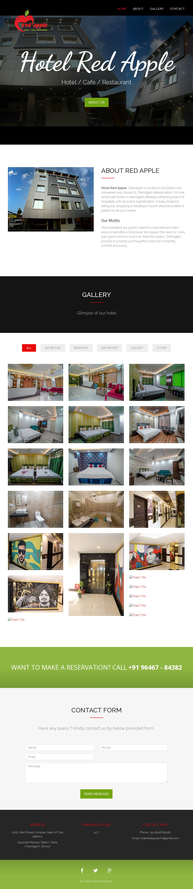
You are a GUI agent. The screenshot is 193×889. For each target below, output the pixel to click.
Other (162, 347)
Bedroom (81, 347)
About (138, 9)
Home (121, 9)
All (29, 347)
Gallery (157, 9)
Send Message (96, 794)
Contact (177, 9)
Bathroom (109, 347)
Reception (53, 347)
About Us (96, 102)
